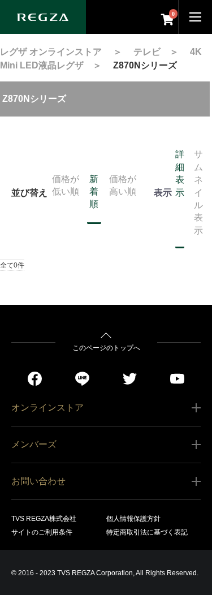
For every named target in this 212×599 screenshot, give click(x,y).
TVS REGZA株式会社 (43, 519)
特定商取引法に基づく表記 (147, 532)
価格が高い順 (122, 185)
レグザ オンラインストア (51, 52)
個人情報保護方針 (133, 519)
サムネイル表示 (198, 192)
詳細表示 (179, 173)
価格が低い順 (65, 185)
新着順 (93, 191)
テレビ (147, 52)
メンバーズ (34, 444)
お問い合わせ (38, 481)
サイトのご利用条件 (41, 532)
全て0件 (12, 265)
